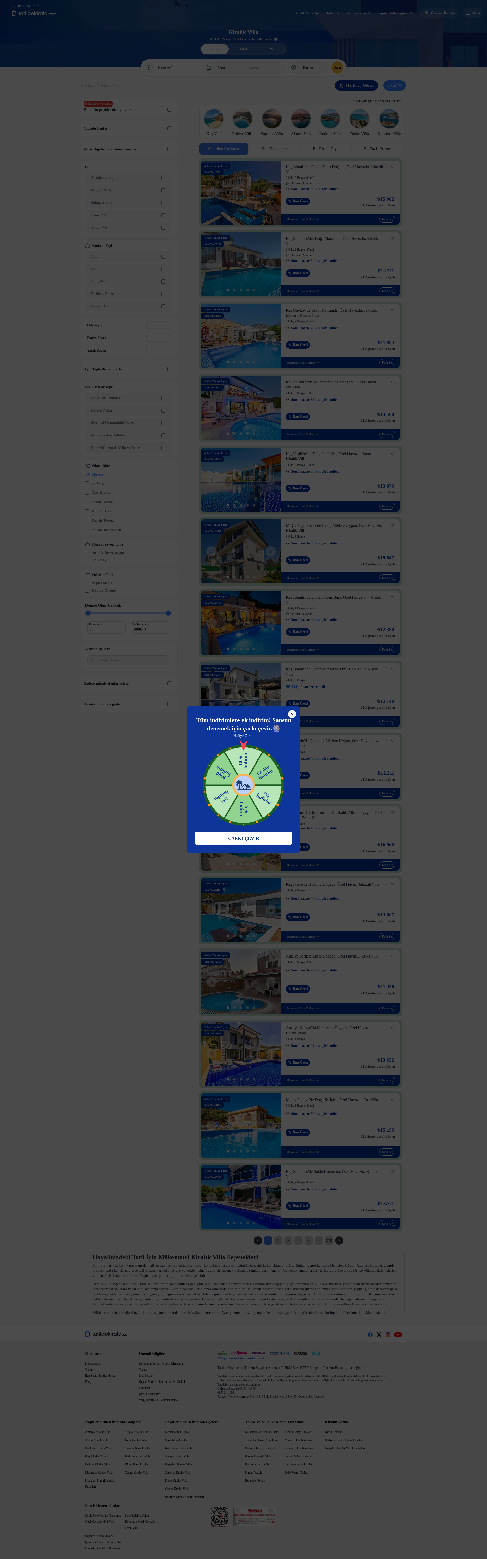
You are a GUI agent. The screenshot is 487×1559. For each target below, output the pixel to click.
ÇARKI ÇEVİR (243, 838)
